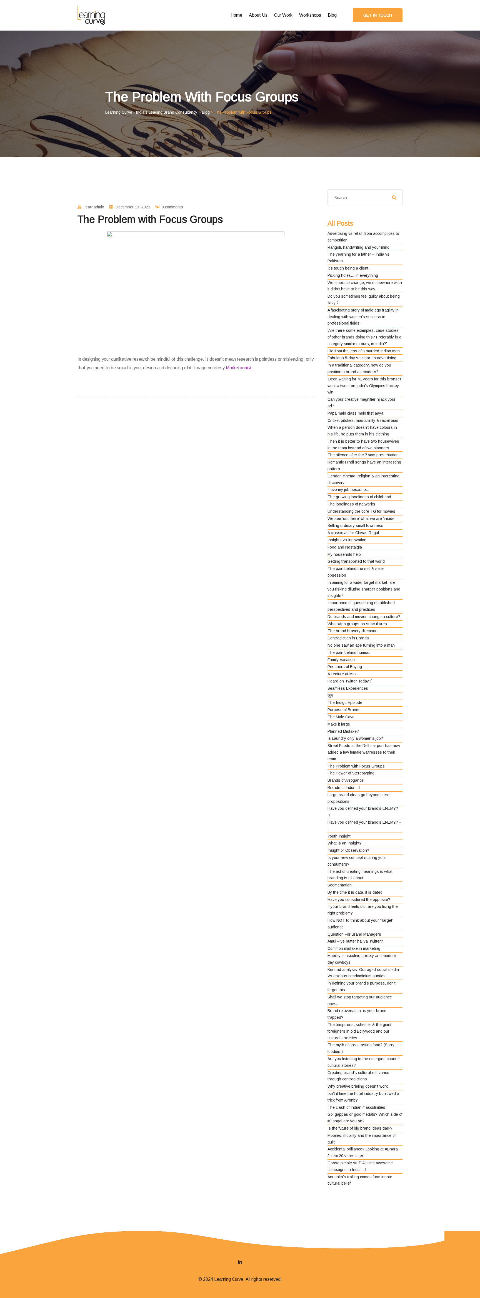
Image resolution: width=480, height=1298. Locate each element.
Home (236, 15)
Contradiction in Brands (348, 638)
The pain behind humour (349, 652)
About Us (258, 15)
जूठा (330, 695)
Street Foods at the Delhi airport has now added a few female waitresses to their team (364, 752)
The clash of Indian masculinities (356, 1107)
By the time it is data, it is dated (355, 892)
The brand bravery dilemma (352, 631)
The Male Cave (341, 717)
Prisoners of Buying (345, 666)
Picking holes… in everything (353, 275)
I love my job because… (348, 489)
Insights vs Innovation (347, 540)
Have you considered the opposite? (359, 899)
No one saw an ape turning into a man (361, 645)
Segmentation (340, 885)
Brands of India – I (344, 787)
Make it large (339, 724)
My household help (344, 554)
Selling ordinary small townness (355, 525)
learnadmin (94, 207)
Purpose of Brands (344, 709)
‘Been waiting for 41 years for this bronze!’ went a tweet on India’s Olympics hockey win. (364, 386)
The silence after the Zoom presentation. (364, 455)
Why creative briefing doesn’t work (358, 1086)
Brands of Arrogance (346, 780)
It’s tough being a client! (348, 268)
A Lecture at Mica (343, 674)
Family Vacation (341, 659)
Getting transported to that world (356, 561)
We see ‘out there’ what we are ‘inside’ (361, 518)
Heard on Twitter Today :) (350, 681)
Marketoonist (239, 367)
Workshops (310, 15)
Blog (332, 15)
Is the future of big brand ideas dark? (360, 1128)
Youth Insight (339, 836)
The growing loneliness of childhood (359, 497)
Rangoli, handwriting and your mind (358, 247)
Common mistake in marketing (354, 948)
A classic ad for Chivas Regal (353, 532)
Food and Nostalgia (345, 547)
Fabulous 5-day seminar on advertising (362, 358)
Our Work (283, 15)
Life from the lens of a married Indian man (364, 351)
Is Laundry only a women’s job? (355, 738)
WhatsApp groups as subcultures (357, 624)
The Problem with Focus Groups (356, 766)
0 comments (172, 207)
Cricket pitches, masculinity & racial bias (363, 420)
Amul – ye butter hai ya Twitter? (355, 941)
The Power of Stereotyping (351, 773)
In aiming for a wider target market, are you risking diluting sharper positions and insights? (364, 589)
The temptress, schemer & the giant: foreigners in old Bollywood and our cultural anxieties (360, 1031)
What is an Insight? (345, 843)
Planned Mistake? (343, 731)
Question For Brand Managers (354, 934)
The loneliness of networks (351, 504)
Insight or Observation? (348, 850)
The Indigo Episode (345, 702)
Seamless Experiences (348, 688)
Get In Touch (377, 15)
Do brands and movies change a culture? (364, 616)
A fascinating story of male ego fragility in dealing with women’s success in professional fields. (363, 317)
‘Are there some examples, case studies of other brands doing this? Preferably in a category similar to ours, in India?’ (364, 337)
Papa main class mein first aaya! (356, 413)
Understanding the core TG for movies (361, 511)
